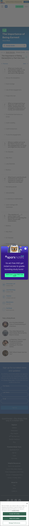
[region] (14, 513)
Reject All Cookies (14, 518)
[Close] (27, 503)
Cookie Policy (15, 510)
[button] (25, 248)
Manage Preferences (14, 523)
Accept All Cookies (14, 513)
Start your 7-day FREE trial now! (14, 275)
